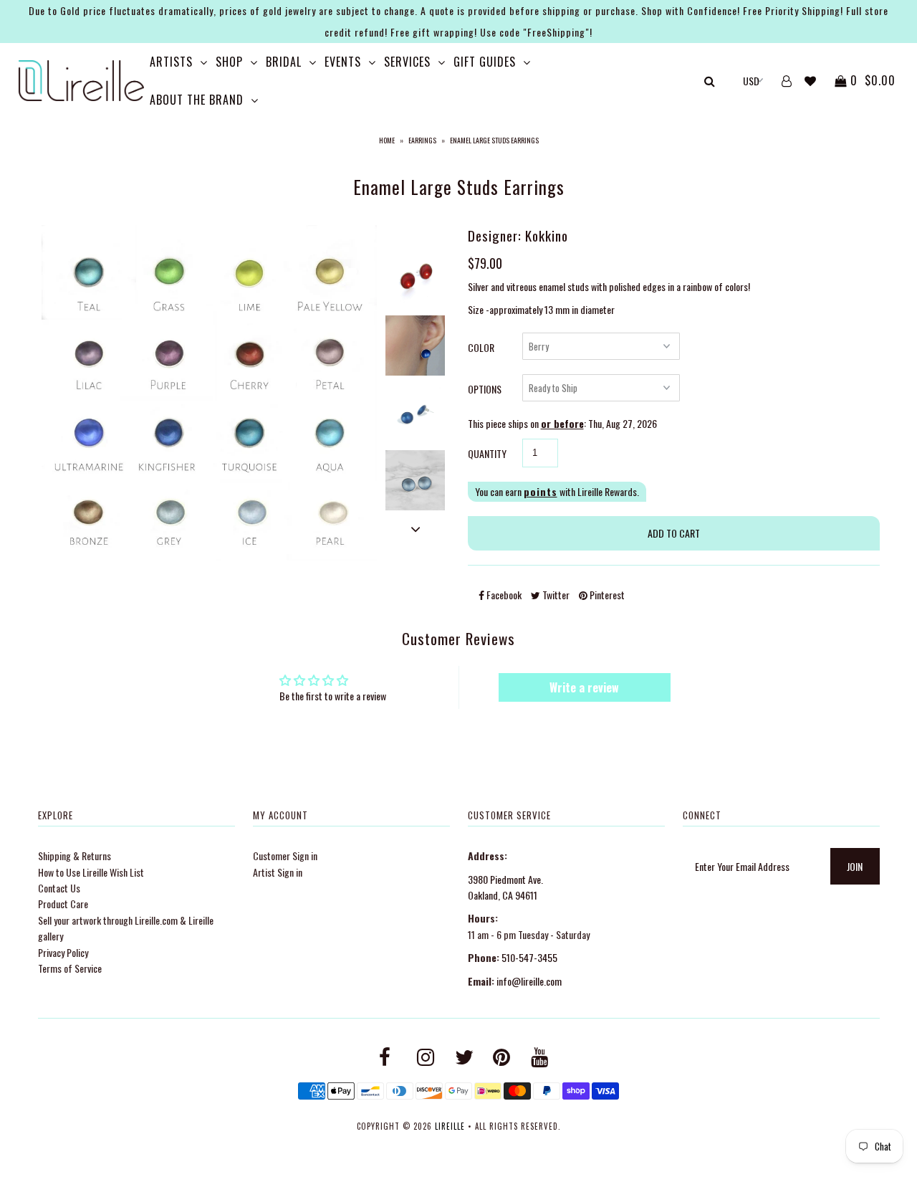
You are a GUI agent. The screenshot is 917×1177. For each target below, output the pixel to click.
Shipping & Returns (74, 855)
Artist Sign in (277, 872)
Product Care (63, 903)
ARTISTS (171, 61)
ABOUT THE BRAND (197, 99)
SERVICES (407, 61)
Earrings (422, 140)
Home (387, 140)
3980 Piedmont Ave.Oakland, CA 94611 (505, 887)
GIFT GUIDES (484, 61)
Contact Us (59, 887)
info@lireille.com (529, 980)
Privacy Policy (63, 952)
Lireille (450, 1126)
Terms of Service (70, 968)
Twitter (555, 594)
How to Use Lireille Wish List (91, 872)
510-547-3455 (529, 957)
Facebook (503, 594)
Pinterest (606, 594)
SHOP (229, 61)
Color (481, 347)
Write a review (584, 687)
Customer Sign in (285, 855)
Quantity (487, 453)
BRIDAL (284, 61)
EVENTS (343, 61)
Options (484, 388)
